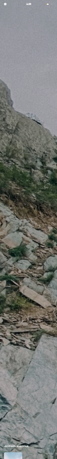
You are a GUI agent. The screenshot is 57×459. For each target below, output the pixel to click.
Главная (8, 427)
